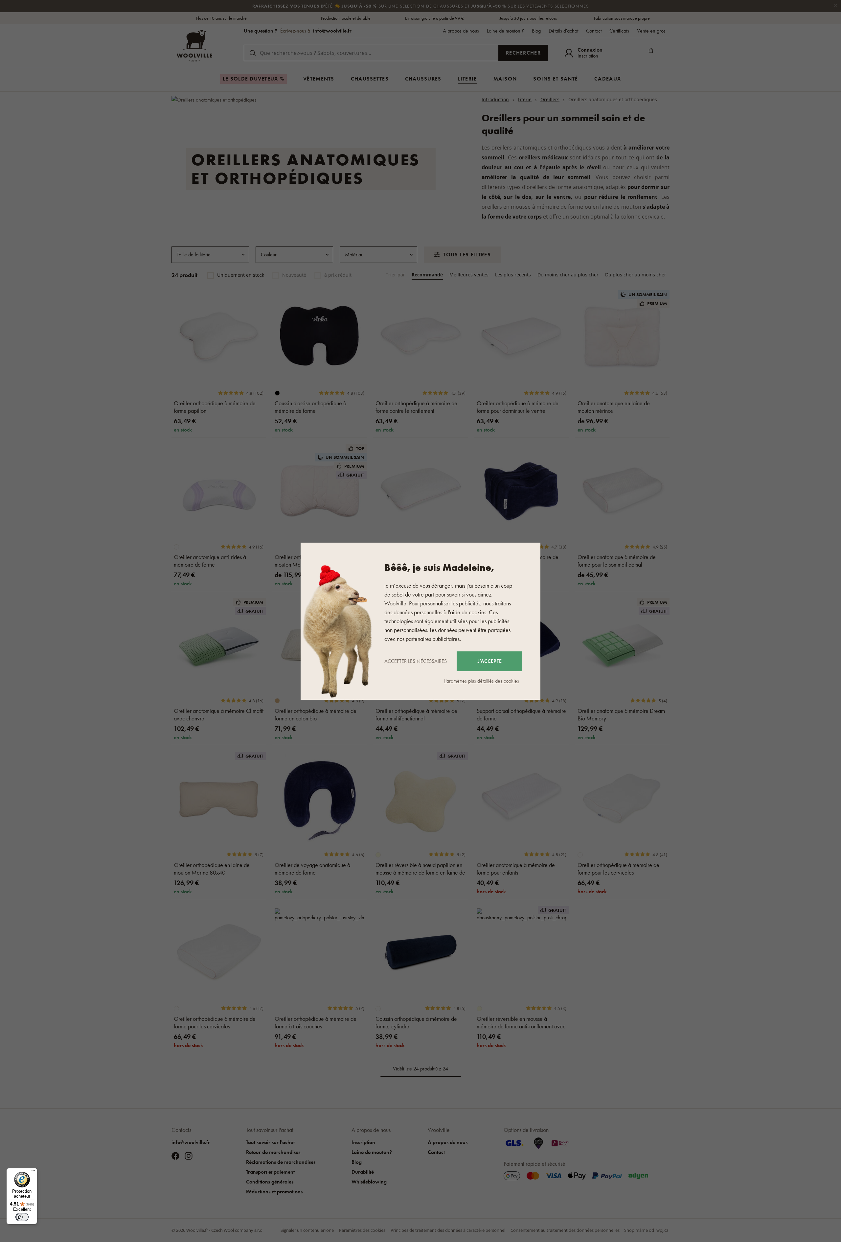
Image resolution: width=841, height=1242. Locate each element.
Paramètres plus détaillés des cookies (481, 680)
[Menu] (33, 1172)
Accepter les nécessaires (415, 661)
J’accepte (490, 661)
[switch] (22, 1217)
